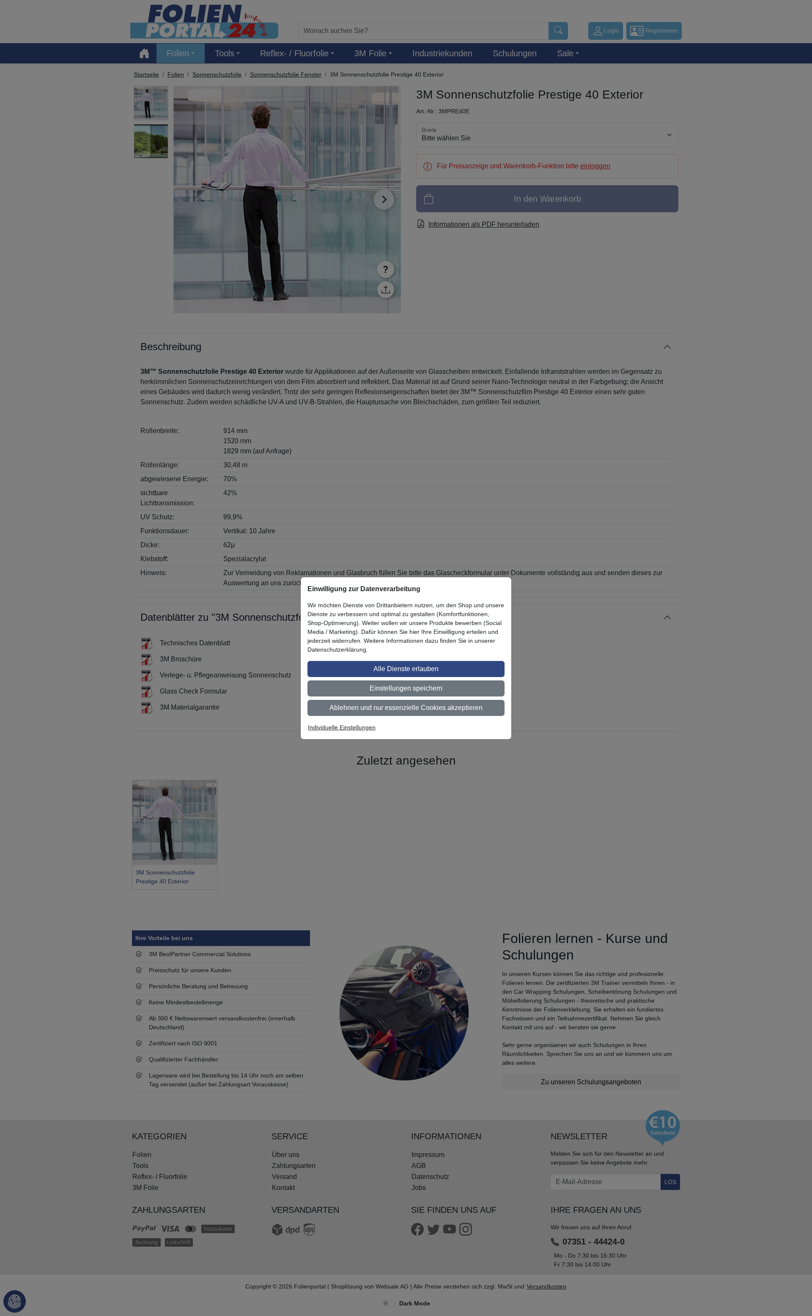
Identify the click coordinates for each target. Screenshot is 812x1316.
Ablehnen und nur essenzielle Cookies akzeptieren (406, 707)
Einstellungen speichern (406, 688)
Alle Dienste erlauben (406, 668)
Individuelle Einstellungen (342, 727)
